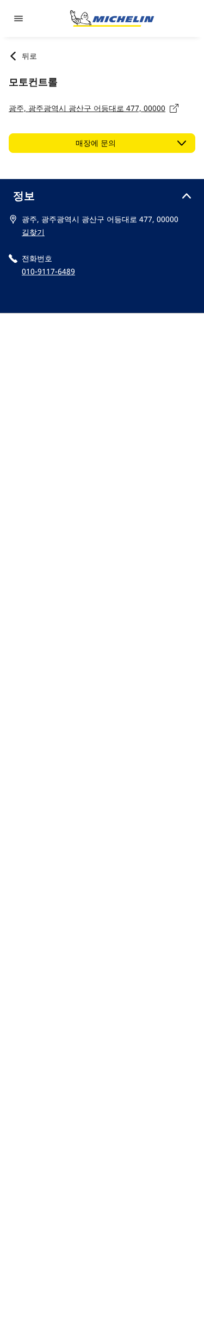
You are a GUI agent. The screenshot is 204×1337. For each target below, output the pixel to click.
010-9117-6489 (48, 271)
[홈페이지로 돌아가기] (112, 18)
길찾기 (33, 232)
